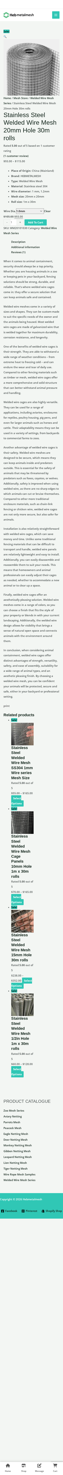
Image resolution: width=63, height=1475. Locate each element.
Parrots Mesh (12, 1122)
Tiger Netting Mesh (16, 1168)
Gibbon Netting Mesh (17, 1151)
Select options (16, 801)
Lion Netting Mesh (15, 1162)
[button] (31, 36)
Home (7, 98)
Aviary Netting (13, 1116)
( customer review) (16, 156)
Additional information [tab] (25, 247)
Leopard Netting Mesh (18, 1157)
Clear (47, 211)
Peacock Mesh (13, 1128)
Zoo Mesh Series (14, 1110)
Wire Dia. (10, 211)
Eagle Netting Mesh (16, 1134)
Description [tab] (18, 242)
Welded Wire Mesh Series (19, 1180)
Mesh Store (20, 98)
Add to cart (35, 222)
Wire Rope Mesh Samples (19, 1174)
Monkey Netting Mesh (18, 1145)
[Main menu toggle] (55, 15)
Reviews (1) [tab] (18, 252)
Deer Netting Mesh (16, 1139)
